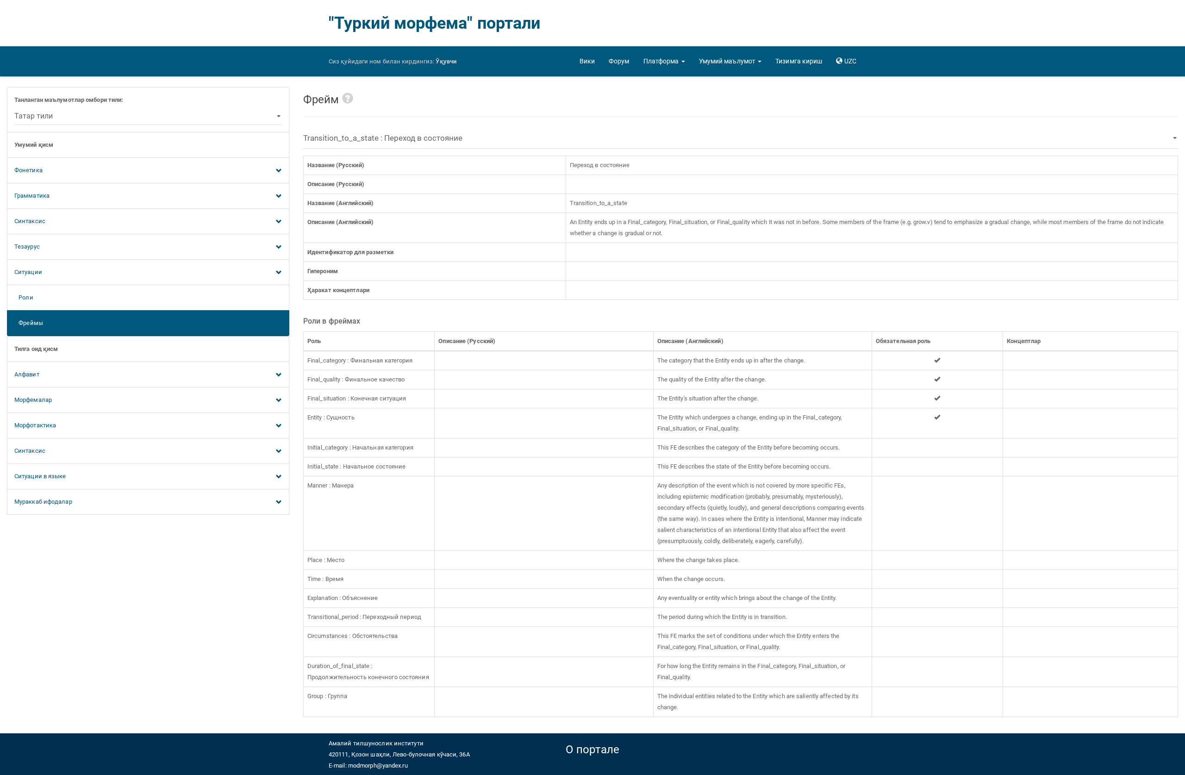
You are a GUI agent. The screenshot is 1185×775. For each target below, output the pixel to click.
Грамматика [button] (32, 195)
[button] (664, 61)
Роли (23, 297)
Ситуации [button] (28, 272)
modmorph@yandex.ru (378, 765)
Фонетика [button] (28, 170)
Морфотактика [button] (35, 425)
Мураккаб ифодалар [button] (43, 501)
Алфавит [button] (26, 374)
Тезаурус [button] (27, 246)
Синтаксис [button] (29, 221)
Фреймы (28, 322)
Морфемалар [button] (33, 399)
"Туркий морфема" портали (434, 23)
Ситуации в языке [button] (40, 476)
